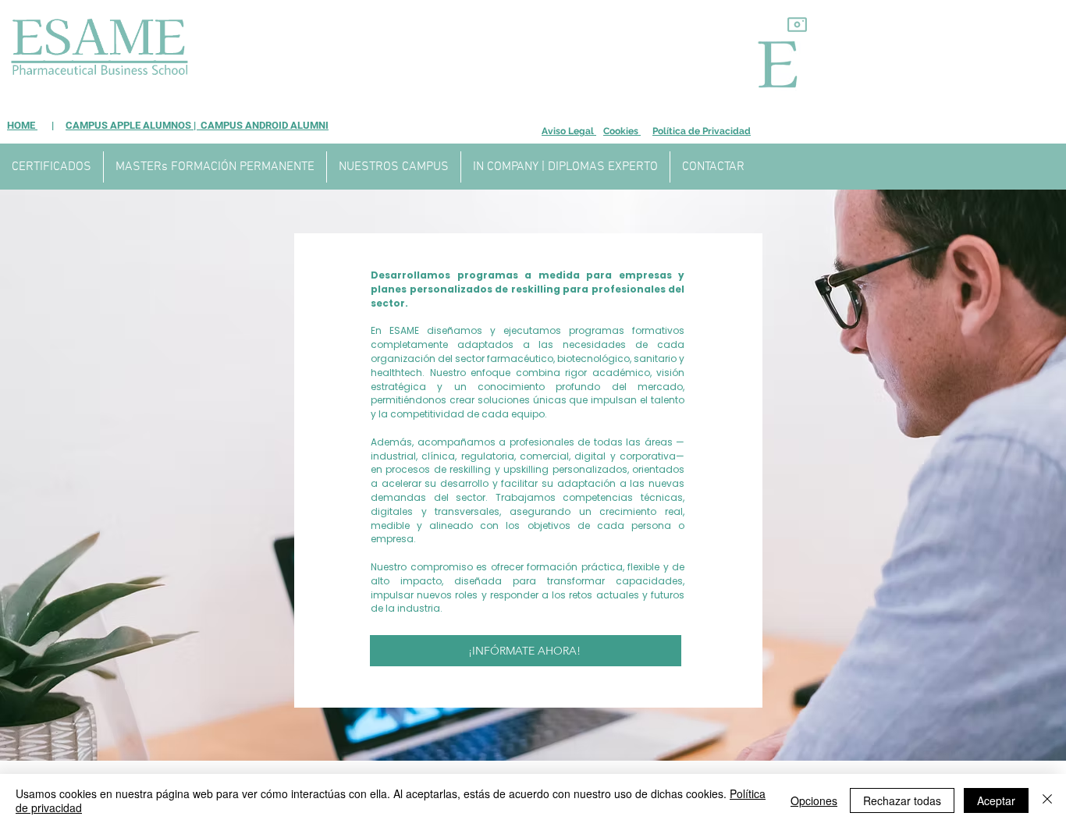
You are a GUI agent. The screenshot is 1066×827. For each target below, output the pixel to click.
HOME (22, 125)
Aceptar (996, 800)
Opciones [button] (814, 800)
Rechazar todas (902, 800)
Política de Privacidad (701, 131)
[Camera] (797, 24)
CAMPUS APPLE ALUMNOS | (132, 125)
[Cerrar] (1047, 800)
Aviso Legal (569, 131)
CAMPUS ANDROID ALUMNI (263, 125)
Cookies (622, 131)
